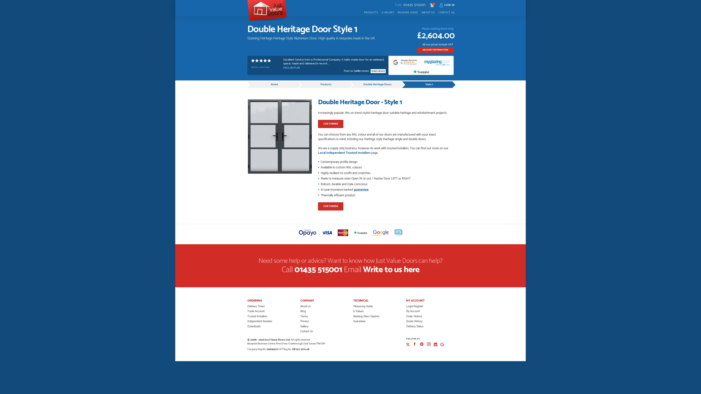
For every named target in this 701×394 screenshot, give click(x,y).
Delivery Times (256, 306)
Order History (414, 316)
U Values (388, 13)
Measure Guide (408, 13)
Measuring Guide (363, 306)
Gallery (304, 326)
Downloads (254, 326)
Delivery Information (435, 50)
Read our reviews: (357, 71)
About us (305, 306)
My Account (413, 311)
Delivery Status (415, 326)
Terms (304, 316)
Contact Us (446, 13)
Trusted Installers (257, 316)
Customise (330, 124)
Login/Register (414, 306)
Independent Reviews (259, 321)
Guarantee (359, 321)
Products (371, 13)
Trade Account (256, 311)
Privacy (304, 321)
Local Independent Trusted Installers (344, 152)
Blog (303, 311)
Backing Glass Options (366, 316)
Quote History (414, 321)
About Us (428, 13)
